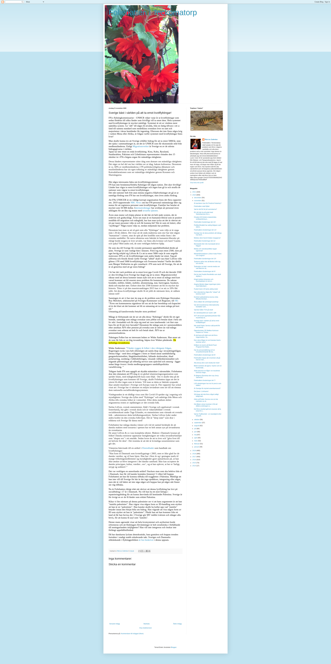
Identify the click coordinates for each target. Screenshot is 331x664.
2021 (194, 192)
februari (197, 444)
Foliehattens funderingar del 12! (205, 230)
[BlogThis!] (142, 551)
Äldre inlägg (177, 624)
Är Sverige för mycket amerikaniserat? (207, 388)
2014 (194, 466)
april (196, 438)
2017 (194, 457)
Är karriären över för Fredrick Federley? (207, 203)
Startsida (146, 624)
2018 (194, 454)
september (198, 423)
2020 (194, 195)
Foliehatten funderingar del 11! (204, 241)
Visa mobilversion (145, 628)
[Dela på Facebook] (147, 551)
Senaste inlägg (114, 624)
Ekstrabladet (148, 448)
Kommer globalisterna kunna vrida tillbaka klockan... (206, 298)
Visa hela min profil (197, 183)
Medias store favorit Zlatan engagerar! (207, 238)
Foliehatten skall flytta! (201, 206)
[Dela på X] (144, 551)
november (198, 201)
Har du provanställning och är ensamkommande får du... (204, 351)
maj (195, 435)
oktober (197, 419)
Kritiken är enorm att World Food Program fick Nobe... (205, 346)
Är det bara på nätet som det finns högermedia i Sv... (205, 336)
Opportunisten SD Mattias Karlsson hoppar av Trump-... (206, 331)
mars (196, 441)
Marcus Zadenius (211, 139)
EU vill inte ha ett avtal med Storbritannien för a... (203, 213)
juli (195, 429)
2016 (194, 460)
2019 (194, 450)
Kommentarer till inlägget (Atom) (132, 634)
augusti (197, 426)
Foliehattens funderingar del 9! (204, 271)
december (198, 198)
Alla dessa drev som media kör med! (206, 363)
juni (195, 432)
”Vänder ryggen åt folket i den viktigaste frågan (148, 348)
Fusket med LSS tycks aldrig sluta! (206, 289)
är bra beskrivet (146, 540)
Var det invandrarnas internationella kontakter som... (206, 306)
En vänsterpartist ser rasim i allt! (205, 313)
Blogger (173, 647)
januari (197, 447)
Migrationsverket (141, 146)
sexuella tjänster (150, 210)
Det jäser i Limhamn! (201, 391)
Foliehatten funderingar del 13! (205, 222)
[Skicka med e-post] (139, 551)
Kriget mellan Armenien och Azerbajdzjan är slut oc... (203, 280)
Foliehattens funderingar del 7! (204, 380)
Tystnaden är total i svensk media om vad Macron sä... (207, 267)
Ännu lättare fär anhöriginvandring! (206, 302)
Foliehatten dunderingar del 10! (205, 259)
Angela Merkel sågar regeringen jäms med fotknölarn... (207, 285)
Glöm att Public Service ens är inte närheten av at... (206, 400)
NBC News (136, 202)
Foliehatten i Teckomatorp (153, 12)
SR (176, 300)
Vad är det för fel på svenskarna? (205, 209)
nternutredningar (143, 208)
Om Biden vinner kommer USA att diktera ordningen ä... (205, 405)
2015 (194, 463)
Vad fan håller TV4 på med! (203, 310)
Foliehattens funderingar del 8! (204, 355)
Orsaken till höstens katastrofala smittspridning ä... (205, 218)
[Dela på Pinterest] (149, 551)
